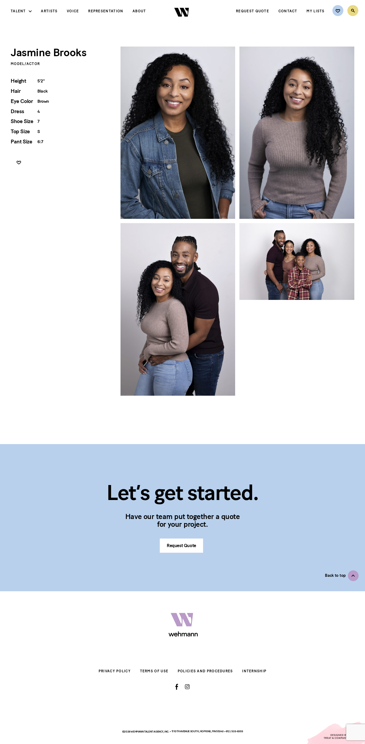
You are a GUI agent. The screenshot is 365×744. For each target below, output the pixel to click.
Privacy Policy (115, 671)
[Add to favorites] (18, 163)
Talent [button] (18, 11)
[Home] (182, 21)
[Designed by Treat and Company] (335, 733)
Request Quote (252, 11)
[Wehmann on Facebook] (176, 687)
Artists (49, 11)
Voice (73, 11)
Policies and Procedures (205, 671)
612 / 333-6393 (234, 731)
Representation (105, 11)
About (139, 11)
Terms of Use (154, 671)
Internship (254, 671)
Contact (287, 11)
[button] (342, 575)
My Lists (315, 11)
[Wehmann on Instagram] (187, 686)
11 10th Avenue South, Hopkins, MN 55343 (198, 731)
